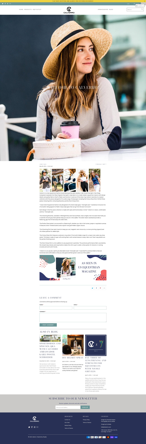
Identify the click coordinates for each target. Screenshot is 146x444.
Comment (43, 311)
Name (41, 304)
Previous (98, 164)
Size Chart (67, 422)
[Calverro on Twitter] (2, 3)
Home (21, 9)
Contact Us (67, 419)
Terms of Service (69, 428)
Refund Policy (68, 425)
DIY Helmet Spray (72, 357)
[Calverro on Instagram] (7, 3)
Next (104, 164)
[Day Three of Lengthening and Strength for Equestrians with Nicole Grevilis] (95, 345)
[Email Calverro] (10, 3)
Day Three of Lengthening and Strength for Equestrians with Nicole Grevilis (95, 364)
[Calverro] (73, 10)
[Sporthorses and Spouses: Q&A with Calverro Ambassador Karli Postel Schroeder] (50, 338)
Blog (111, 9)
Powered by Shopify (42, 437)
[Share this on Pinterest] (100, 288)
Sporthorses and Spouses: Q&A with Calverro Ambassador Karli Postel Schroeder (50, 350)
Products (28, 9)
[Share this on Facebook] (96, 288)
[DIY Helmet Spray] (73, 345)
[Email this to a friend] (104, 288)
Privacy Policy (86, 419)
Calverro (34, 437)
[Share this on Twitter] (92, 288)
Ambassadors (103, 9)
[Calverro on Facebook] (5, 3)
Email (76, 304)
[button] (140, 5)
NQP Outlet (37, 9)
